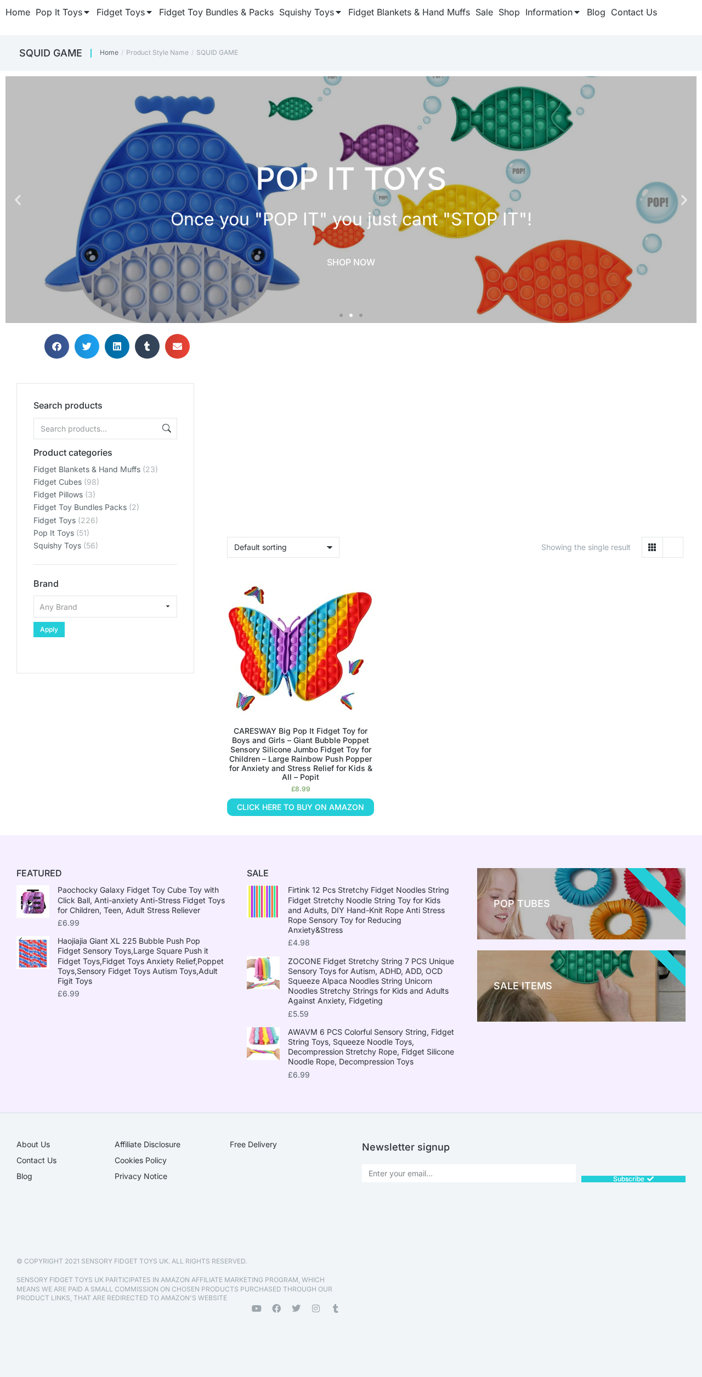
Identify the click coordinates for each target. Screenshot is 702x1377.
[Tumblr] (335, 1308)
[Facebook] (276, 1308)
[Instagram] (316, 1308)
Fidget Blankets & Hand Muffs (86, 469)
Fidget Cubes (57, 481)
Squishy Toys (57, 545)
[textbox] (105, 606)
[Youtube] (256, 1308)
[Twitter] (296, 1308)
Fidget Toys (54, 520)
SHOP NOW (351, 261)
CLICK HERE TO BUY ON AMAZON (300, 807)
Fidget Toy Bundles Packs (80, 507)
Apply (49, 629)
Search (165, 428)
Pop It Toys (53, 532)
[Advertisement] (105, 742)
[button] (18, 200)
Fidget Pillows (58, 494)
